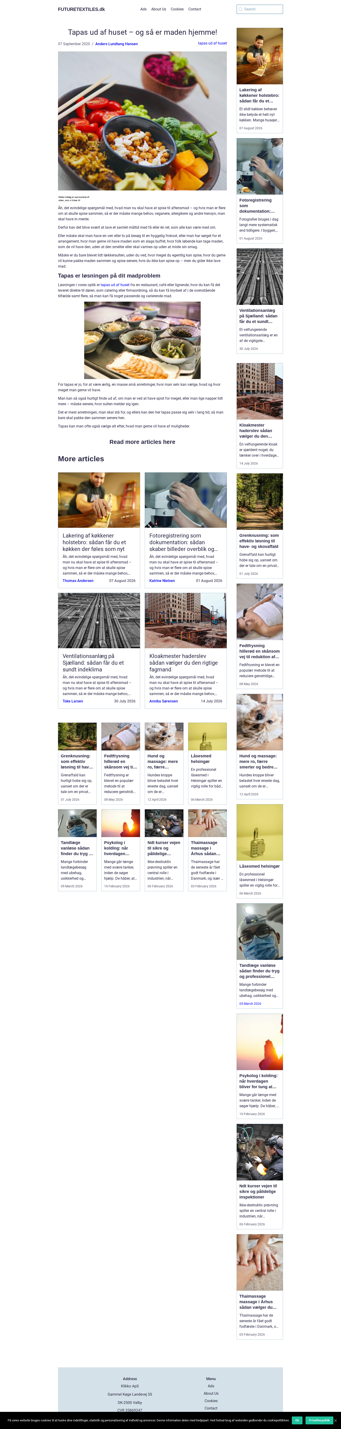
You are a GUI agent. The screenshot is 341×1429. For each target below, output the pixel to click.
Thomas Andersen (78, 581)
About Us (158, 9)
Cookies (177, 9)
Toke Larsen (73, 701)
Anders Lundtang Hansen (116, 44)
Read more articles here (142, 442)
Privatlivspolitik (319, 1420)
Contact (194, 9)
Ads (143, 9)
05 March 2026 (250, 1003)
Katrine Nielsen (162, 581)
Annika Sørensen (163, 701)
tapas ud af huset (212, 43)
